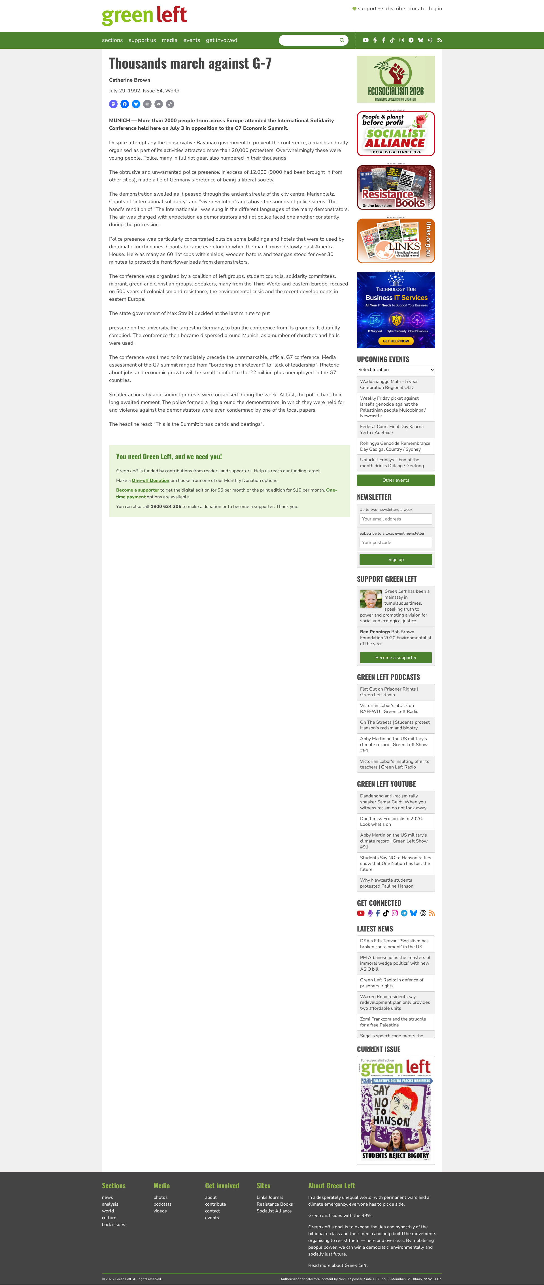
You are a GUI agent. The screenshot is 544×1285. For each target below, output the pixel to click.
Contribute (215, 1204)
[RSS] (432, 913)
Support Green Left (387, 578)
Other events (395, 480)
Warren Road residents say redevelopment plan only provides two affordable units (395, 986)
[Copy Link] (170, 104)
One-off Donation (150, 480)
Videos (160, 1211)
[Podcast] (370, 913)
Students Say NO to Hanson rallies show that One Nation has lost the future (395, 864)
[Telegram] (404, 913)
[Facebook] (124, 104)
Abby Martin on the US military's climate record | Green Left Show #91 (394, 745)
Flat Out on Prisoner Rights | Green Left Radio (389, 692)
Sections (112, 40)
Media (170, 40)
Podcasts (163, 1204)
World (172, 90)
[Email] (158, 104)
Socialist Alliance (274, 1211)
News (107, 1197)
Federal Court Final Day (384, 427)
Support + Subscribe (381, 9)
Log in (435, 9)
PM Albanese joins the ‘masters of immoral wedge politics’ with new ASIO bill (395, 947)
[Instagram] (395, 913)
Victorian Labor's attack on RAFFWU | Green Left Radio (389, 708)
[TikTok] (386, 913)
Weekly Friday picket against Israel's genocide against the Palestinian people (389, 404)
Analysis (110, 1204)
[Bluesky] (136, 104)
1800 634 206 (166, 506)
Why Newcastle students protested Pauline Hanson (386, 883)
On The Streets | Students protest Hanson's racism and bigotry (395, 725)
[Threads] (423, 913)
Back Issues (113, 1225)
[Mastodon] (113, 104)
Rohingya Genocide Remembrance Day (395, 446)
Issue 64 (153, 90)
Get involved (221, 40)
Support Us (142, 40)
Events (191, 40)
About (211, 1197)
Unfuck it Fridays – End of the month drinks (389, 463)
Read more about (337, 1265)
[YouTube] (361, 913)
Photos (161, 1197)
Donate (417, 9)
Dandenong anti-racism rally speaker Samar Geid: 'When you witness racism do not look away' (394, 802)
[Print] (147, 104)
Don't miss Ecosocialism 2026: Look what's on (391, 822)
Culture (109, 1218)
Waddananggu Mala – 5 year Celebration (389, 384)
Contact (212, 1211)
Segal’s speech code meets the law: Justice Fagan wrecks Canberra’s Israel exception (391, 1025)
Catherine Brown (129, 80)
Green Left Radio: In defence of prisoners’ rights (391, 966)
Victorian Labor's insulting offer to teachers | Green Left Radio (395, 764)
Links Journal (270, 1197)
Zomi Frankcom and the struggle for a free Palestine (393, 1005)
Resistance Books (275, 1204)
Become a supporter (137, 490)
